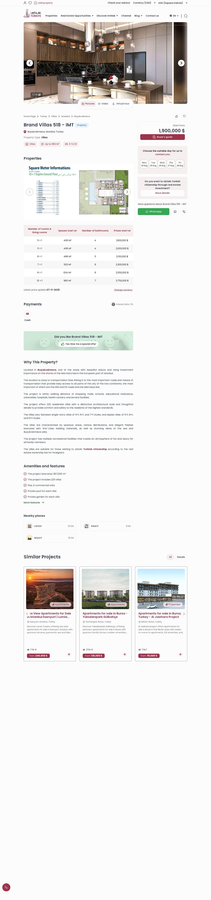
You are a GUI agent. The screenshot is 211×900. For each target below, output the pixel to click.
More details (162, 193)
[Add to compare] (69, 654)
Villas (54, 116)
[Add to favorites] (184, 116)
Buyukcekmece (82, 116)
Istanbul (65, 116)
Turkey (43, 116)
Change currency (123, 289)
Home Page (30, 116)
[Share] (177, 116)
